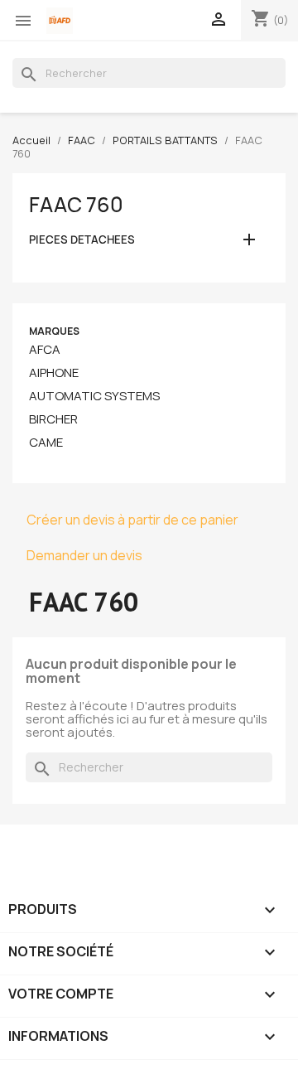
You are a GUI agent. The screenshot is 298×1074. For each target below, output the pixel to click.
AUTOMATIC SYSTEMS (94, 396)
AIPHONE (54, 373)
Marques (54, 331)
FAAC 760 (76, 205)
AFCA (44, 349)
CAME (46, 442)
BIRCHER (53, 419)
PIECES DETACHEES (82, 240)
